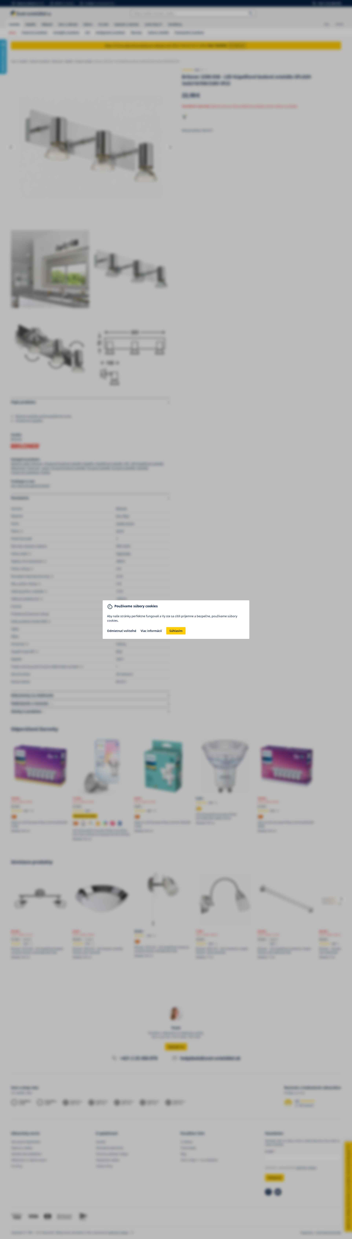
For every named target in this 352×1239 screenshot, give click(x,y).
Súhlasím (175, 631)
